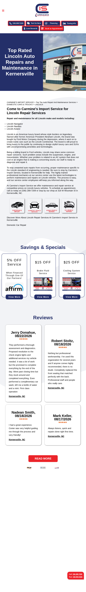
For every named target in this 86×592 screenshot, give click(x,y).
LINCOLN (39, 105)
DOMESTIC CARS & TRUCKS (20, 105)
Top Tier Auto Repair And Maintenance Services (56, 102)
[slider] (23, 339)
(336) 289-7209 (29, 190)
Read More (43, 458)
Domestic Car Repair (16, 225)
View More (14, 297)
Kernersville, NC (17, 396)
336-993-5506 (77, 577)
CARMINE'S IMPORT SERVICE (20, 102)
